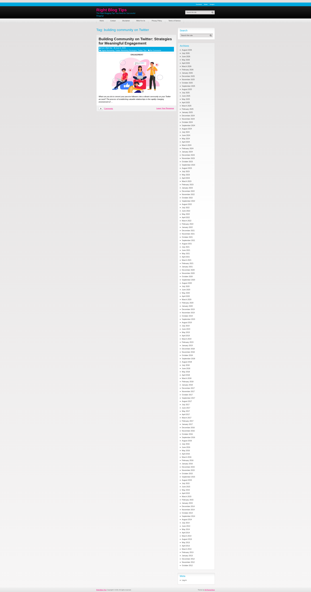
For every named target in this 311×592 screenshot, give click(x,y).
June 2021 (186, 250)
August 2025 (187, 89)
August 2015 (187, 480)
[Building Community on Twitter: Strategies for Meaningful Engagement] (136, 73)
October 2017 (187, 395)
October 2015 (187, 473)
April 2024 (186, 142)
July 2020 (186, 286)
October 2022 (187, 198)
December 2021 (188, 230)
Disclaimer (126, 21)
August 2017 (187, 401)
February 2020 (187, 303)
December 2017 (188, 388)
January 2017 (187, 424)
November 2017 (188, 391)
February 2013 (187, 552)
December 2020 (188, 270)
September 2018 (188, 359)
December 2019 (188, 309)
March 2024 (186, 145)
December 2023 (188, 155)
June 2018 (186, 368)
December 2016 (188, 427)
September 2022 (188, 201)
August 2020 (187, 283)
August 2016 (187, 441)
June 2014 (186, 526)
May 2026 (186, 60)
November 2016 (188, 431)
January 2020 (187, 306)
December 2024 (188, 116)
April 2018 (186, 375)
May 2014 (186, 529)
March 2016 (186, 457)
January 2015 (187, 503)
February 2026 (187, 70)
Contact (113, 21)
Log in (184, 580)
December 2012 (188, 559)
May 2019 (186, 332)
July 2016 (186, 444)
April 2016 (186, 454)
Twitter (206, 4)
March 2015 (186, 496)
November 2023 (188, 158)
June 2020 (186, 290)
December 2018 (188, 349)
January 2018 (187, 385)
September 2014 (188, 516)
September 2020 (188, 280)
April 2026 (186, 63)
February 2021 (187, 263)
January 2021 (187, 267)
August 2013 (187, 539)
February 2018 (187, 382)
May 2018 (186, 372)
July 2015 (186, 483)
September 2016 (188, 437)
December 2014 (188, 506)
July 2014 (186, 523)
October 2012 (187, 565)
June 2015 (186, 487)
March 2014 (186, 536)
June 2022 (186, 211)
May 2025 (186, 99)
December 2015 (188, 467)
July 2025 (186, 93)
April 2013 (186, 546)
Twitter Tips (142, 50)
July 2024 (186, 132)
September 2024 (188, 125)
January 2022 (187, 227)
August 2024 (187, 129)
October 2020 (187, 276)
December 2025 (188, 76)
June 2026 (186, 56)
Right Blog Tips (111, 10)
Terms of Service (174, 21)
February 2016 (187, 460)
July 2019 (186, 326)
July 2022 (186, 207)
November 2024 (188, 119)
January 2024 (187, 152)
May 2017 (186, 411)
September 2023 (188, 165)
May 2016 (186, 450)
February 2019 (187, 342)
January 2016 (187, 464)
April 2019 (186, 336)
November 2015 (188, 470)
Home (102, 21)
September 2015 (188, 477)
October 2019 (187, 316)
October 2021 (187, 237)
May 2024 (186, 139)
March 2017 (186, 418)
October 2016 (187, 434)
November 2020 (188, 273)
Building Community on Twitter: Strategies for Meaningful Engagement (135, 41)
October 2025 (187, 83)
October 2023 (187, 162)
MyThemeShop (210, 590)
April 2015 (186, 493)
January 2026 (187, 73)
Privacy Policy (157, 21)
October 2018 (187, 355)
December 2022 (188, 191)
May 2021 (186, 253)
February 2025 (187, 109)
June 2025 (186, 96)
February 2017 (187, 421)
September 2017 (188, 398)
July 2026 (186, 53)
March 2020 (186, 299)
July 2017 (186, 405)
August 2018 (187, 362)
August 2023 (187, 168)
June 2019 (186, 329)
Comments (108, 109)
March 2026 (186, 66)
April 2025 (186, 102)
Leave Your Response (165, 108)
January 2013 (187, 556)
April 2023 (186, 178)
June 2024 (186, 135)
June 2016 (186, 447)
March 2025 (186, 106)
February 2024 (187, 148)
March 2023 (186, 181)
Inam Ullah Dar (106, 48)
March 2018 (186, 378)
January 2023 (187, 188)
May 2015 (186, 490)
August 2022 (187, 204)
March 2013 (186, 549)
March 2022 (186, 221)
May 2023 (186, 175)
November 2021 (188, 234)
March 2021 (186, 260)
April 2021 (186, 257)
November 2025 (188, 79)
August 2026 (187, 50)
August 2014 (187, 519)
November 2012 (188, 562)
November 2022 (188, 194)
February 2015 (187, 500)
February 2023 (187, 185)
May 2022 (186, 214)
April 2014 (186, 533)
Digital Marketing (107, 50)
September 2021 (188, 240)
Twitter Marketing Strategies (126, 50)
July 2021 (186, 247)
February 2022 (187, 224)
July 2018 (186, 365)
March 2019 (186, 339)
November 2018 (188, 352)
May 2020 (186, 293)
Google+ (212, 4)
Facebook (199, 4)
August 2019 (187, 322)
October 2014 (187, 513)
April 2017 (186, 414)
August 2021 (187, 244)
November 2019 (188, 313)
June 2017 (186, 408)
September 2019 (188, 319)
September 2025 (188, 86)
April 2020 (186, 296)
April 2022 (186, 217)
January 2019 (187, 345)
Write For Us (140, 21)
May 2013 (186, 542)
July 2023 (186, 171)
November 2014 (188, 510)
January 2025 (187, 112)
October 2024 (187, 122)
